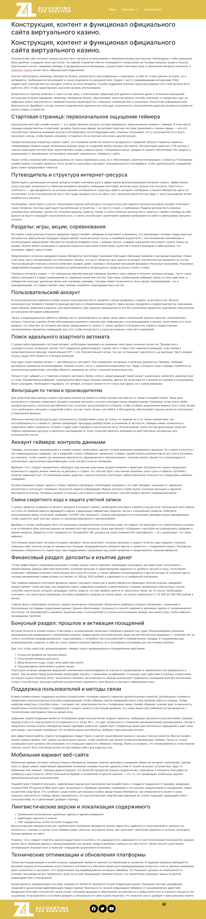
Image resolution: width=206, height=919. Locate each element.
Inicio (112, 9)
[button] (164, 904)
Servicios (128, 9)
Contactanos (152, 9)
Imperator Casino (21, 70)
